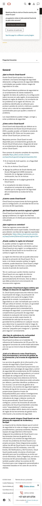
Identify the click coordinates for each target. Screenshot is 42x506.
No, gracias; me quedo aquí (14, 30)
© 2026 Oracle (7, 479)
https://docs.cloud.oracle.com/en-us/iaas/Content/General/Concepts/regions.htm (21, 235)
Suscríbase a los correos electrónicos (13, 489)
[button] (4, 4)
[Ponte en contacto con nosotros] (38, 4)
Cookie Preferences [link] (8, 483)
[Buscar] (25, 4)
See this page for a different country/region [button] (20, 35)
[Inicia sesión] (34, 4)
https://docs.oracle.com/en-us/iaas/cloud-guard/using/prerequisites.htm (20, 156)
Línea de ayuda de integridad (11, 493)
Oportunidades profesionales (11, 486)
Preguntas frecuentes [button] (9, 60)
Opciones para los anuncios (24, 483)
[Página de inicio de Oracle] (9, 4)
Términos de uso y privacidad (23, 479)
